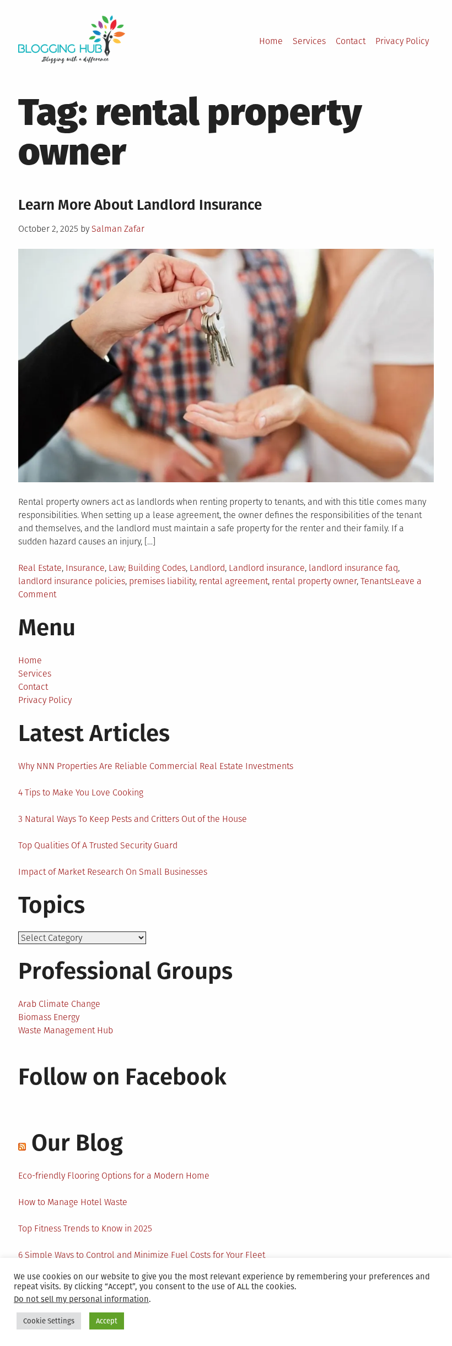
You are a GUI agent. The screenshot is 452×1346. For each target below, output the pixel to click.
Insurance (85, 568)
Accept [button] (106, 1321)
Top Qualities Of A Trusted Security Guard (97, 845)
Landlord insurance (267, 568)
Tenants (375, 581)
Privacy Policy (402, 41)
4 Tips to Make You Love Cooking (80, 792)
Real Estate (40, 568)
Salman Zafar (118, 229)
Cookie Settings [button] (48, 1321)
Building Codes (157, 568)
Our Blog (77, 1143)
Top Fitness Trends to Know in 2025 (85, 1228)
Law (116, 568)
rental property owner (314, 581)
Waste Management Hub (65, 1030)
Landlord (207, 568)
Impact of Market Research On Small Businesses (112, 872)
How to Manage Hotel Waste (72, 1202)
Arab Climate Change (59, 1004)
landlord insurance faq (353, 568)
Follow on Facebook (122, 1077)
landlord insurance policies (71, 581)
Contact (350, 41)
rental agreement (233, 581)
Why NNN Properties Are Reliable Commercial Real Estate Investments (155, 766)
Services (309, 41)
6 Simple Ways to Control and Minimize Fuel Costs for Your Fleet (141, 1255)
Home (271, 41)
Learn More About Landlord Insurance (140, 205)
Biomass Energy (48, 1017)
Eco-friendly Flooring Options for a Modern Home (113, 1175)
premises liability (162, 581)
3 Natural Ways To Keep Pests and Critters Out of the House (132, 819)
